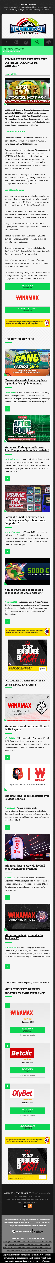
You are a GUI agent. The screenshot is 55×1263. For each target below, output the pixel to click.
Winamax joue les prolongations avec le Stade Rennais (27, 797)
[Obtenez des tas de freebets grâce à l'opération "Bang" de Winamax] (27, 362)
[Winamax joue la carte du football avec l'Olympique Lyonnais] (27, 847)
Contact (33, 1202)
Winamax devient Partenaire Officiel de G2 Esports (27, 727)
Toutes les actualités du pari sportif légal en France (27, 982)
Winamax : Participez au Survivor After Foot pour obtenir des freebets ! (27, 448)
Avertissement (28, 1199)
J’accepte (46, 1261)
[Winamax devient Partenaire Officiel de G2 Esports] (27, 707)
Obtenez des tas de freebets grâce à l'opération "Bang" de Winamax (26, 382)
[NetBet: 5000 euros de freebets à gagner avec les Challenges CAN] (27, 571)
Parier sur (27, 286)
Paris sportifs (27, 1127)
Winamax (9, 119)
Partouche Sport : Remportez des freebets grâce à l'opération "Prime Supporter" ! (25, 520)
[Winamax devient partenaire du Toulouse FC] (27, 917)
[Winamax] (27, 92)
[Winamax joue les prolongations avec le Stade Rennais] (27, 777)
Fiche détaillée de (27, 309)
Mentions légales (13, 1199)
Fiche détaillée (28, 1035)
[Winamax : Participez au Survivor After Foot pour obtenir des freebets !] (27, 428)
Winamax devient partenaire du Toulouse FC (24, 937)
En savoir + (34, 1261)
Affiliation (40, 1199)
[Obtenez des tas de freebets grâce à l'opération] (7, 408)
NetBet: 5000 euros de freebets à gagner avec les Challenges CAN (24, 591)
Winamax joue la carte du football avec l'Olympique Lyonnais (25, 867)
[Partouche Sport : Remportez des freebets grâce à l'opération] (7, 551)
